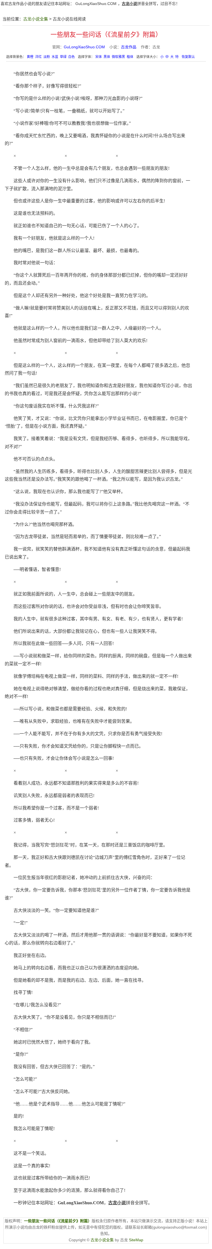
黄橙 (30, 57)
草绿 (63, 57)
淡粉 (46, 57)
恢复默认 (188, 57)
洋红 (38, 57)
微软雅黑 (118, 57)
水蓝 (55, 57)
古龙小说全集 (35, 19)
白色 (71, 57)
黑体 (107, 57)
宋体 (98, 57)
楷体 (130, 57)
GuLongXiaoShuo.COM (95, 3)
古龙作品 (128, 47)
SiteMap (136, 1240)
